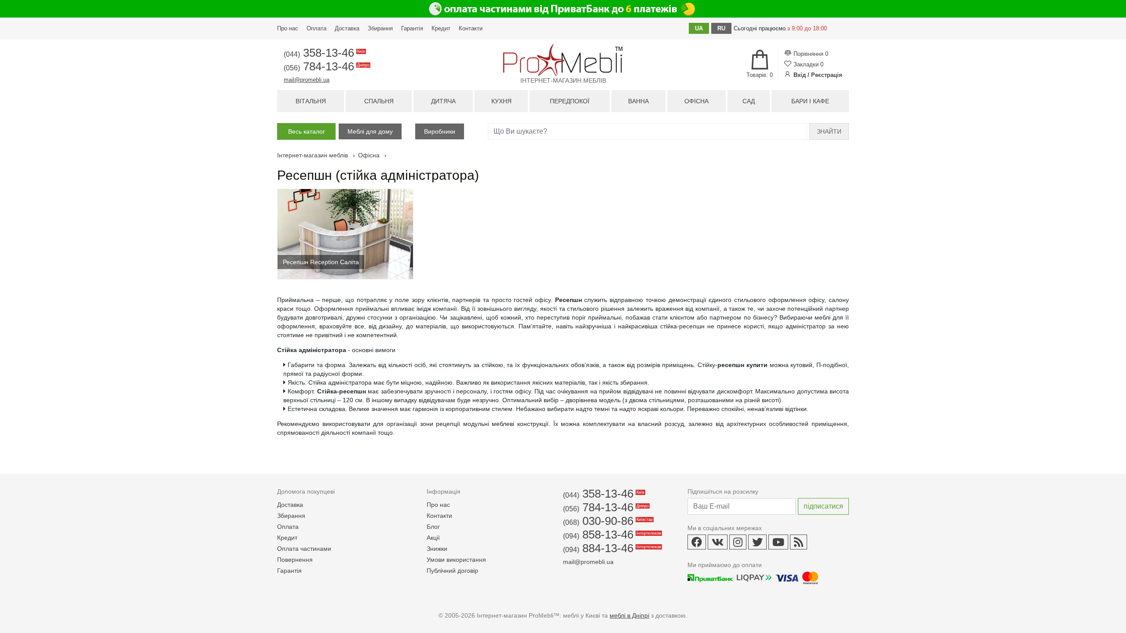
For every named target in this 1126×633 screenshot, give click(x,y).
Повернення (295, 559)
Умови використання (456, 559)
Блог (433, 526)
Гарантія (412, 28)
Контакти (471, 28)
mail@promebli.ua (306, 79)
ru (721, 28)
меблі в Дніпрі (629, 615)
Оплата (316, 28)
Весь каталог (306, 131)
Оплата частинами (304, 548)
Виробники (439, 131)
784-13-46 (326, 66)
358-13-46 (324, 52)
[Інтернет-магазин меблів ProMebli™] (563, 60)
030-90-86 (607, 521)
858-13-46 (611, 534)
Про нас (287, 28)
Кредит (440, 28)
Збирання (380, 28)
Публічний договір (452, 570)
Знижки (437, 548)
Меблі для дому (370, 131)
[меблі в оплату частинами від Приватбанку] (563, 9)
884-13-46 (611, 548)
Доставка (347, 28)
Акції (433, 537)
